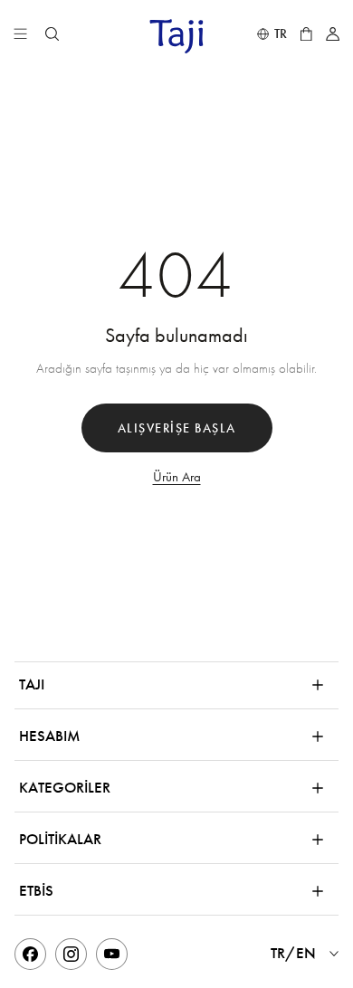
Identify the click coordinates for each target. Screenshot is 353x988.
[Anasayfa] (176, 36)
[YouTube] (112, 954)
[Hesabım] (332, 34)
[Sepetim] (306, 34)
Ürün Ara (177, 477)
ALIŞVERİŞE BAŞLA (177, 428)
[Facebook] (30, 954)
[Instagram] (71, 954)
